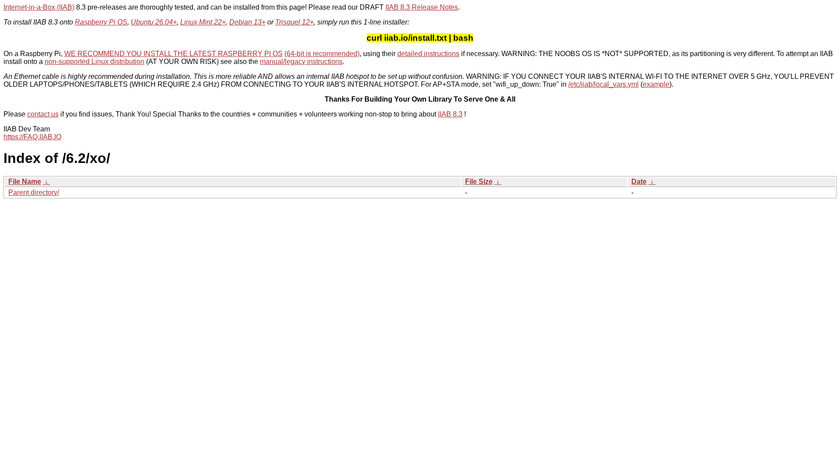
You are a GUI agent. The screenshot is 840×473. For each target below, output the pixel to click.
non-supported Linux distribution (94, 61)
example (656, 84)
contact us (43, 114)
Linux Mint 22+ (203, 22)
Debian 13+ (247, 22)
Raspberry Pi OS (101, 22)
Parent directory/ (33, 192)
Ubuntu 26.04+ (154, 22)
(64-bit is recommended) (322, 53)
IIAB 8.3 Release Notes (421, 7)
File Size (479, 181)
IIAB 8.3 (450, 114)
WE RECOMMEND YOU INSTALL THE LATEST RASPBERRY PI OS (173, 53)
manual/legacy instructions (301, 61)
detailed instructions (428, 53)
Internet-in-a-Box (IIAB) (39, 7)
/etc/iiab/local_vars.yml (603, 84)
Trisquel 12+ (294, 22)
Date (639, 181)
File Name (24, 181)
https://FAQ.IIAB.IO (32, 137)
